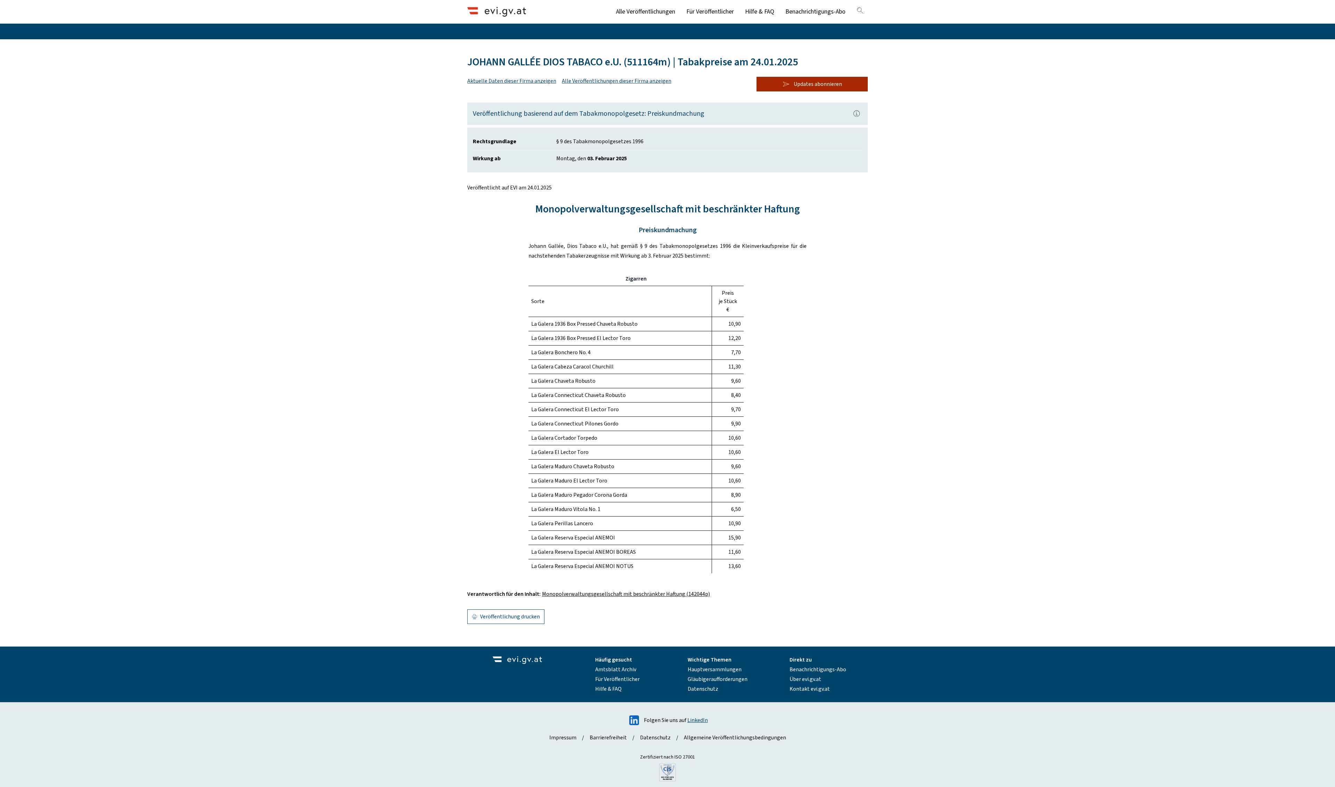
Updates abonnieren (818, 84)
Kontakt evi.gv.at (810, 689)
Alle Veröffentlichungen (645, 11)
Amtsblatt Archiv (615, 669)
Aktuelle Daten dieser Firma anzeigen (511, 81)
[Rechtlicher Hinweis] (856, 113)
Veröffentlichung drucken (510, 616)
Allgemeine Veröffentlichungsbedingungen (735, 737)
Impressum (562, 737)
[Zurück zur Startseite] (496, 11)
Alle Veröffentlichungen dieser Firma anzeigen (616, 81)
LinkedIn (697, 720)
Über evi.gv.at (805, 679)
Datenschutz (703, 689)
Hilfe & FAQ (759, 11)
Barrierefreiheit (608, 737)
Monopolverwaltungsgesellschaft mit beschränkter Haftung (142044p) (626, 594)
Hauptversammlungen (715, 669)
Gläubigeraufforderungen (717, 679)
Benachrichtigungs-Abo (815, 11)
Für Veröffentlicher (710, 11)
